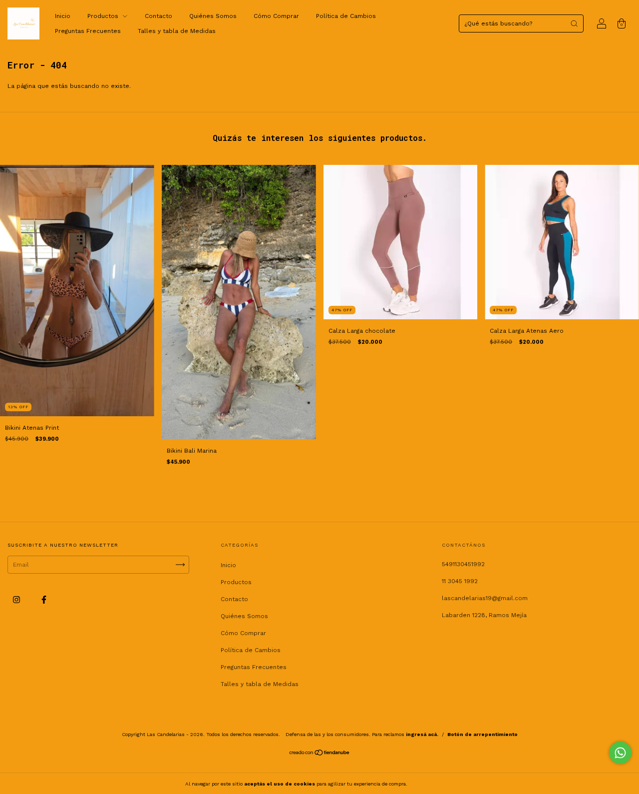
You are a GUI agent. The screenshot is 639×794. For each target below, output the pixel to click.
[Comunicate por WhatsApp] (620, 753)
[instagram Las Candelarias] (17, 599)
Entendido (434, 783)
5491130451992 (463, 564)
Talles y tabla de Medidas (177, 30)
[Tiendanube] (320, 754)
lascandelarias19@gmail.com (485, 598)
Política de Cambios (346, 15)
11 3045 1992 (460, 581)
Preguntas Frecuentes (88, 30)
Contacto (158, 15)
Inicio (62, 15)
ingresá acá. (422, 734)
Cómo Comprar (276, 15)
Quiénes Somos (213, 15)
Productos (103, 15)
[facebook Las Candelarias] (44, 599)
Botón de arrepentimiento (482, 734)
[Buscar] (574, 23)
